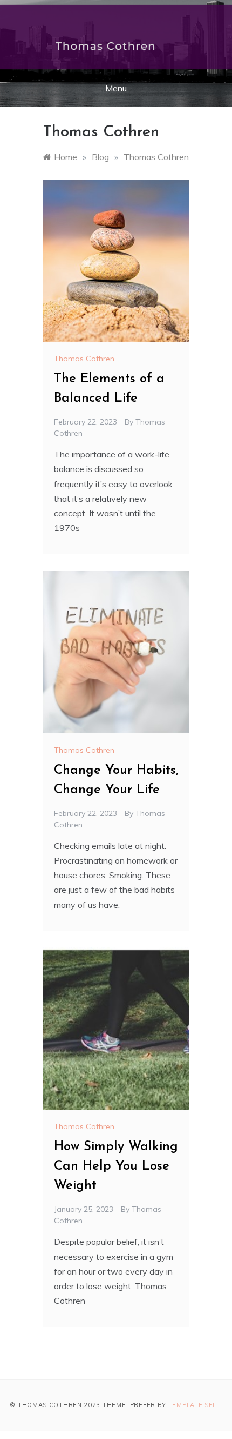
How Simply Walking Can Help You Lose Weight (116, 1166)
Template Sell (194, 1405)
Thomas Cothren (84, 358)
